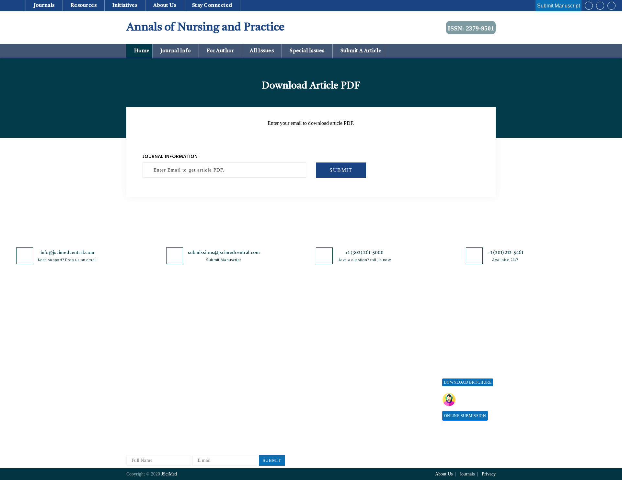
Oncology (197, 410)
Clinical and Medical (208, 357)
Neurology (198, 400)
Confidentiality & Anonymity (266, 398)
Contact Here (475, 399)
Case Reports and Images (212, 346)
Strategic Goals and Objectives (146, 349)
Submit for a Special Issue (463, 349)
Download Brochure (467, 382)
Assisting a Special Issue (467, 335)
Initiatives (125, 5)
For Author (220, 51)
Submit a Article (360, 51)
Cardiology (198, 335)
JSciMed (169, 474)
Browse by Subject (206, 325)
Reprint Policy (394, 368)
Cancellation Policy (326, 357)
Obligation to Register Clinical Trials (270, 414)
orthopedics (199, 421)
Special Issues (307, 51)
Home (141, 51)
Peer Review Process (327, 325)
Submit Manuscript (558, 5)
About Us (136, 325)
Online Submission (465, 416)
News (131, 384)
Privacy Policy (263, 325)
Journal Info (175, 51)
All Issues (262, 51)
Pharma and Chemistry (210, 432)
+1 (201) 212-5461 (505, 252)
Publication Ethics (266, 384)
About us (165, 5)
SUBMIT (340, 170)
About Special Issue (462, 314)
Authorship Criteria (326, 314)
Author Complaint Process (333, 346)
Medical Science (204, 389)
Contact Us (137, 373)
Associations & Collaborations (394, 404)
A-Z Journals (200, 314)
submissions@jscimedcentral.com (224, 252)
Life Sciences (201, 378)
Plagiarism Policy (324, 335)
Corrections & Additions (331, 378)
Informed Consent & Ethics (276, 373)
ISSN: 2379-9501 (471, 28)
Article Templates (324, 401)
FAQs (132, 395)
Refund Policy (393, 347)
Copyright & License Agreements (269, 338)
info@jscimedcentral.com (67, 252)
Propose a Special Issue (466, 325)
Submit (272, 460)
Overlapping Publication (331, 368)
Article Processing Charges (398, 317)
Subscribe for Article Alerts (154, 335)
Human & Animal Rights (273, 363)
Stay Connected (212, 5)
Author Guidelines (325, 389)
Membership (391, 358)
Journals (44, 5)
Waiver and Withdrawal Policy (403, 334)
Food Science (200, 368)
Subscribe (389, 390)
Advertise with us (397, 379)
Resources (83, 5)
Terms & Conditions (268, 352)
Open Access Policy (268, 314)
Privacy (489, 474)
